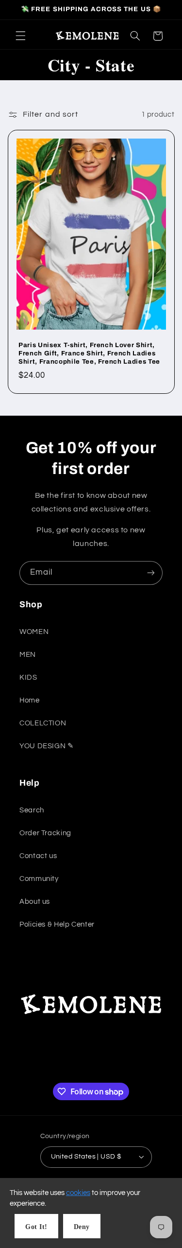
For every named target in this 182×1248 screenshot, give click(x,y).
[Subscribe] (151, 573)
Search (31, 810)
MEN (27, 654)
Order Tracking (45, 833)
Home (29, 700)
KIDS (28, 677)
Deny (82, 1226)
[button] (20, 36)
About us (34, 901)
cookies (78, 1192)
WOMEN (34, 631)
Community (39, 878)
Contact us (38, 856)
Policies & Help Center (57, 924)
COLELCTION (42, 723)
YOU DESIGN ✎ (46, 746)
